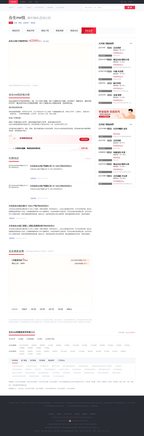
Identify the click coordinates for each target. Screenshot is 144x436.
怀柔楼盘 (22, 348)
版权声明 (92, 414)
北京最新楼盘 (30, 339)
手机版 (125, 2)
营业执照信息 (93, 424)
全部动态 (87, 158)
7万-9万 (60, 309)
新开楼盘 (33, 360)
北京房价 (39, 339)
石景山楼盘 (76, 345)
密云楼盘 (127, 345)
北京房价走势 (16, 251)
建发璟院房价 (46, 376)
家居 (36, 2)
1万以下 (24, 309)
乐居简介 (59, 414)
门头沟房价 (81, 351)
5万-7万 (51, 309)
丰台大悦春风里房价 (59, 376)
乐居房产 (11, 7)
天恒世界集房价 (117, 369)
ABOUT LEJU (68, 414)
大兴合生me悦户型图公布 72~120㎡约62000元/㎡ (51, 166)
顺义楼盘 (110, 345)
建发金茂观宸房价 (44, 373)
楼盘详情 (30, 31)
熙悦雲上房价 (55, 366)
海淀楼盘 (34, 345)
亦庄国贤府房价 (44, 366)
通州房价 (90, 351)
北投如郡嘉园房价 (83, 366)
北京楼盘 (28, 7)
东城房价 (54, 351)
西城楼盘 (58, 345)
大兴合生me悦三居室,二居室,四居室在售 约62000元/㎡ (32, 226)
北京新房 (19, 7)
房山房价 (72, 351)
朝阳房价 (30, 351)
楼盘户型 (45, 31)
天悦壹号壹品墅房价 (103, 373)
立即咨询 (84, 139)
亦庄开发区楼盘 (39, 7)
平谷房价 (30, 354)
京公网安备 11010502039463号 (80, 421)
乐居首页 (13, 2)
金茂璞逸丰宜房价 (89, 373)
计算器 (47, 41)
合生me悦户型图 (29, 388)
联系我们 (77, 414)
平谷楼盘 (38, 348)
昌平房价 (106, 351)
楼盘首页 (16, 31)
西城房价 (46, 351)
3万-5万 (42, 309)
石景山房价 (64, 351)
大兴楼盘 (46, 348)
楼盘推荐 (51, 360)
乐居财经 (23, 2)
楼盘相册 (59, 31)
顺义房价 (98, 351)
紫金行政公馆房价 (17, 373)
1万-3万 (33, 309)
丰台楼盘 (50, 345)
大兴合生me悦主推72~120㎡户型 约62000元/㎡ (29, 206)
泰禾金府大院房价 (30, 373)
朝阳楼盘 (42, 345)
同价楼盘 (42, 360)
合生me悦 (50, 7)
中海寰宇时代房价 (32, 366)
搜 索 (130, 7)
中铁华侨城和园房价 (50, 369)
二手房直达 (61, 360)
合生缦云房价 (77, 373)
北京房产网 (12, 339)
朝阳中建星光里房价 (104, 369)
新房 (30, 2)
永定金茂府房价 (76, 369)
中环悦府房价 (66, 373)
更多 (131, 43)
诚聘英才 (85, 414)
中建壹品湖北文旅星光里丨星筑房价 (102, 366)
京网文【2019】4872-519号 (81, 424)
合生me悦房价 (87, 322)
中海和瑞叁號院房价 (90, 369)
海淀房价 (22, 351)
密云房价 (115, 351)
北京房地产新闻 (49, 339)
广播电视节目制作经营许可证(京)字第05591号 (60, 424)
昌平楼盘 (118, 345)
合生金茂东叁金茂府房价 (19, 376)
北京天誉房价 (55, 373)
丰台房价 (38, 351)
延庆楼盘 (30, 348)
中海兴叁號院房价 (17, 369)
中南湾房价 (118, 366)
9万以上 (69, 309)
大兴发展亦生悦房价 (17, 366)
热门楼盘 (24, 360)
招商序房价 (38, 369)
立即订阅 (84, 148)
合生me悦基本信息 (50, 388)
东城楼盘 (66, 345)
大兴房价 (38, 354)
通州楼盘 (102, 345)
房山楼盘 (84, 345)
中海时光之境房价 (64, 369)
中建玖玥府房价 (116, 373)
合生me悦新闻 (71, 388)
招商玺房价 (28, 369)
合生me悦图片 (40, 388)
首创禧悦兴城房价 (34, 376)
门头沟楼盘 (93, 345)
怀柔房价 (123, 351)
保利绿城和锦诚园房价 (69, 366)
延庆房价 (22, 354)
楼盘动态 (74, 31)
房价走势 (89, 31)
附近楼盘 (15, 360)
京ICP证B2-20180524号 (62, 421)
